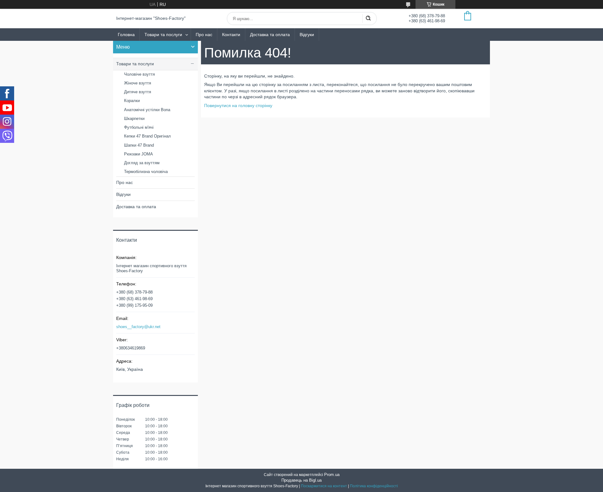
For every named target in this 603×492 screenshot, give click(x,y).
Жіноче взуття (137, 83)
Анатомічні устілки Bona (147, 109)
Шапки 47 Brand (139, 145)
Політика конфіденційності (374, 486)
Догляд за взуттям (142, 162)
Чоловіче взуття (139, 74)
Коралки (132, 100)
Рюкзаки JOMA (138, 154)
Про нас (204, 34)
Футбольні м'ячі (139, 127)
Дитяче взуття (137, 91)
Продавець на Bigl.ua (301, 480)
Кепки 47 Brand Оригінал (147, 136)
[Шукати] (368, 18)
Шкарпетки (134, 118)
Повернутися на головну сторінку (238, 105)
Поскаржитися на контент (324, 486)
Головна (126, 34)
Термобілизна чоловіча (146, 171)
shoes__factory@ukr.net (138, 326)
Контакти (231, 34)
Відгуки (307, 34)
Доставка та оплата (270, 34)
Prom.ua (332, 474)
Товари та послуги (163, 34)
